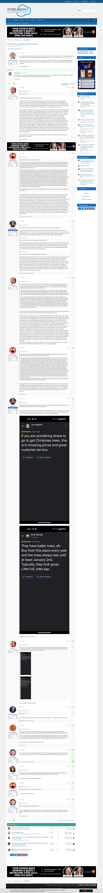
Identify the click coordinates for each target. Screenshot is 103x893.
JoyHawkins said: (23, 281)
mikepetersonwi (11, 46)
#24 (68, 277)
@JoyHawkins (37, 109)
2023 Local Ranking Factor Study (20, 828)
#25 (68, 347)
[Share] (72, 53)
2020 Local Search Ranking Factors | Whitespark (59, 57)
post (26, 93)
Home (9, 20)
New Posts (22, 20)
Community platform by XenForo (51, 888)
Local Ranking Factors (17, 832)
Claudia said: (23, 803)
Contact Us (92, 1)
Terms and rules (60, 885)
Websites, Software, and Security (87, 122)
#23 (68, 221)
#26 (68, 398)
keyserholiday (15, 829)
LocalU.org (76, 1)
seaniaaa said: (23, 157)
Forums (16, 20)
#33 (68, 799)
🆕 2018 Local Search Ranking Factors (22, 849)
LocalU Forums (40, 20)
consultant (69, 850)
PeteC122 (14, 846)
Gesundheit (69, 829)
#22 (68, 153)
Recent (27, 20)
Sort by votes (72, 83)
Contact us (49, 885)
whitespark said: (23, 729)
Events (27, 840)
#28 (68, 707)
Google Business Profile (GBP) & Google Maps (31, 834)
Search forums (25, 23)
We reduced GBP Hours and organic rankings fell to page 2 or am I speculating (87, 103)
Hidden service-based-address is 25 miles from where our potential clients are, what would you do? (87, 147)
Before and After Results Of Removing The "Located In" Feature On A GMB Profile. (86, 111)
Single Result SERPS (85, 96)
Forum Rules (9, 23)
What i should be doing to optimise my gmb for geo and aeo (87, 126)
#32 (68, 783)
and (27, 216)
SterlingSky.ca (68, 1)
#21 (68, 87)
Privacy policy (67, 885)
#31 (68, 766)
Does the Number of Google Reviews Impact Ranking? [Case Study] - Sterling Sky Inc (46, 232)
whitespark (17, 73)
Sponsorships (84, 1)
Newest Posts (83, 94)
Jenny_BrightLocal (15, 840)
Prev (10, 83)
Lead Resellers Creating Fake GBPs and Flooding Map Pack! (87, 136)
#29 (68, 725)
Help (72, 885)
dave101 (13, 834)
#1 (74, 53)
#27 (68, 641)
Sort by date (65, 83)
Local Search (26, 829)
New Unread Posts (17, 23)
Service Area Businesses (85, 153)
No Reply (33, 20)
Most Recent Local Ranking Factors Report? (22, 44)
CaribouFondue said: (24, 786)
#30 (68, 749)
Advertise (54, 885)
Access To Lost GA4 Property (87, 119)
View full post (17, 79)
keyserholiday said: (24, 91)
